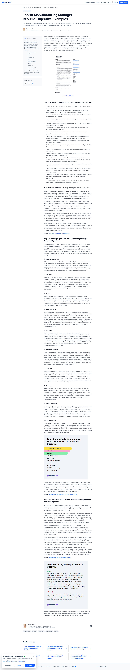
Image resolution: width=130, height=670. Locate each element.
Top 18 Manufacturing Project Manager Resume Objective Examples (55, 648)
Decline (19, 665)
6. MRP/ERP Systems (31, 61)
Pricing (109, 2)
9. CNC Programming (31, 67)
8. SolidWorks (30, 65)
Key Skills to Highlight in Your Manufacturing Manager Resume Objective (31, 49)
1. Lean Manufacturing (31, 52)
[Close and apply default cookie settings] (33, 656)
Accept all (29, 665)
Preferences (8, 665)
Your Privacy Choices (67, 666)
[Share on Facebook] (29, 83)
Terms (58, 666)
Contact (48, 666)
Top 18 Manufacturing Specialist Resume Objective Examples (79, 648)
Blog (28, 7)
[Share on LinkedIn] (32, 83)
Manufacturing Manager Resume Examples (60, 557)
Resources (36, 666)
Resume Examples (101, 2)
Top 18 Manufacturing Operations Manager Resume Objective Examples (32, 648)
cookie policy (22, 661)
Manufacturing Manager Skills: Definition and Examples (63, 494)
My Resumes (123, 2)
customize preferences (8, 661)
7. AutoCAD (29, 63)
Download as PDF (69, 95)
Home (24, 7)
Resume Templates (90, 2)
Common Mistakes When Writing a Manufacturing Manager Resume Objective (31, 72)
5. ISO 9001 (29, 59)
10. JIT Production (31, 68)
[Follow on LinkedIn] (91, 626)
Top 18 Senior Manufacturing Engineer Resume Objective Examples (55, 656)
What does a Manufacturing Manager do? (59, 233)
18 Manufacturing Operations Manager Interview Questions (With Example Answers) (78, 656)
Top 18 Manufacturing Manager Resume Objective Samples (31, 41)
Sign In (116, 2)
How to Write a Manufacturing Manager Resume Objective (31, 45)
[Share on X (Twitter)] (25, 83)
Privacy (54, 666)
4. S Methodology (30, 57)
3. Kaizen (29, 55)
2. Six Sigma (29, 53)
